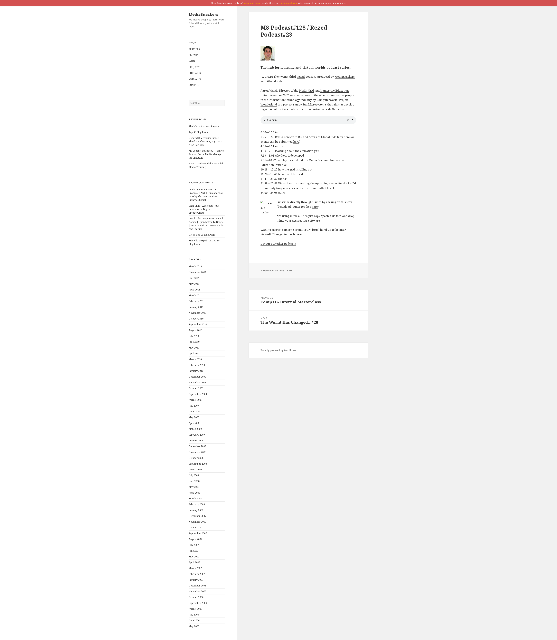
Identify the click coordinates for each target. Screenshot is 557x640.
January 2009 (196, 440)
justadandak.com (289, 2)
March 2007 (195, 568)
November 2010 (197, 312)
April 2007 (194, 562)
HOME (192, 43)
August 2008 (195, 469)
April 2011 (194, 289)
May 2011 (194, 283)
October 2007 (196, 527)
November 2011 (197, 272)
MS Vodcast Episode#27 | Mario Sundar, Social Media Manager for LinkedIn (206, 154)
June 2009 (194, 411)
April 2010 (194, 353)
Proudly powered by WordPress (278, 350)
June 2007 (194, 550)
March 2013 (195, 266)
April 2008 (194, 492)
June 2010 (194, 341)
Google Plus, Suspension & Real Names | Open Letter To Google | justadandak (206, 222)
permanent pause (252, 2)
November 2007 (197, 521)
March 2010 (195, 359)
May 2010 (194, 347)
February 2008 (197, 504)
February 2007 (197, 574)
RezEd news (283, 137)
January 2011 (196, 307)
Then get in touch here (287, 234)
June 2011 (194, 278)
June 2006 (194, 620)
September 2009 (198, 394)
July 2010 (194, 336)
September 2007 (198, 533)
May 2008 (194, 487)
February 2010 (197, 365)
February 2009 (197, 434)
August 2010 (195, 330)
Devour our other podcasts (278, 243)
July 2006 (194, 614)
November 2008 (197, 452)
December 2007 (197, 516)
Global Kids (274, 81)
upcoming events (326, 183)
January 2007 (196, 579)
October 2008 (196, 458)
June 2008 (194, 481)
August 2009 (195, 399)
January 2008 (196, 510)
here (296, 141)
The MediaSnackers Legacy (204, 126)
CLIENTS (193, 55)
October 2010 (196, 318)
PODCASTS (195, 73)
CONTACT (194, 84)
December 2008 (197, 446)
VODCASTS (195, 79)
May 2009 (194, 417)
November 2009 (197, 382)
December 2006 (197, 585)
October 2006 (196, 597)
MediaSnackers (203, 14)
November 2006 (197, 591)
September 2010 (198, 324)
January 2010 (196, 370)
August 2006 (195, 608)
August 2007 (195, 539)
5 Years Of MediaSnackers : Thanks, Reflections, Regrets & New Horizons (205, 141)
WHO (192, 61)
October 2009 (196, 388)
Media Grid (306, 90)
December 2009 (197, 376)
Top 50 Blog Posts (198, 132)
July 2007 (194, 545)
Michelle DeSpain (198, 240)
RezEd (301, 76)
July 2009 (194, 405)
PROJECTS (194, 67)
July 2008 (194, 475)
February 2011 (197, 301)
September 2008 (198, 463)
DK (190, 234)
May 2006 (194, 626)
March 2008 (195, 498)
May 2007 (194, 556)
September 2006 (198, 603)
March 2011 (195, 295)
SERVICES (194, 49)
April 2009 (194, 423)
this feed (336, 216)
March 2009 (195, 428)
